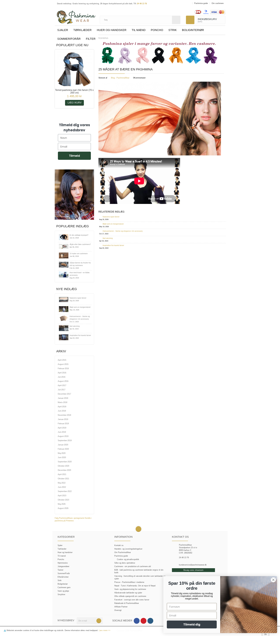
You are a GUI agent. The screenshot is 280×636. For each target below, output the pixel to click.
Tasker (60, 570)
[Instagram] (150, 621)
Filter (91, 38)
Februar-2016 (63, 368)
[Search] (176, 20)
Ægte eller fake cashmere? (80, 244)
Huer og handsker (111, 30)
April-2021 (62, 474)
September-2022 (65, 491)
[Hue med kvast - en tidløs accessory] (63, 274)
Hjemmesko (63, 563)
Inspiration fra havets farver (80, 335)
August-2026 (63, 508)
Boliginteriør (193, 30)
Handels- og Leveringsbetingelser (128, 549)
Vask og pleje (63, 591)
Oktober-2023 (63, 500)
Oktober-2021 (63, 479)
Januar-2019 (63, 419)
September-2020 (65, 462)
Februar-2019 (63, 423)
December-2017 (64, 394)
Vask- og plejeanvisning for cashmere (130, 589)
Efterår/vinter (63, 577)
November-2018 (64, 415)
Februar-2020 (63, 449)
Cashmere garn (64, 587)
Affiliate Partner (120, 607)
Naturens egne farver (78, 298)
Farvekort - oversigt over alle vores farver (131, 600)
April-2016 (62, 373)
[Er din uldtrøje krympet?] (63, 237)
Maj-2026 (61, 504)
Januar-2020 (63, 445)
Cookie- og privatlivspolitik (128, 559)
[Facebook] (137, 621)
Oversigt (117, 610)
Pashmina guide (121, 556)
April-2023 (62, 495)
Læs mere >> (104, 630)
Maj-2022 (61, 483)
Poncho (157, 30)
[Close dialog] (273, 579)
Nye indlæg (66, 289)
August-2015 (63, 364)
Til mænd (139, 30)
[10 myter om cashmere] (63, 255)
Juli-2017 (61, 390)
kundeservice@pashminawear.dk (193, 565)
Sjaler (62, 30)
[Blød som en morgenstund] (63, 309)
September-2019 (65, 440)
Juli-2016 (61, 377)
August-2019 (63, 436)
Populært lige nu (72, 45)
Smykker (61, 594)
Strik (172, 30)
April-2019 (62, 428)
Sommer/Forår (69, 38)
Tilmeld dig (191, 624)
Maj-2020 (61, 453)
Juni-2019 (62, 432)
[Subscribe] (98, 620)
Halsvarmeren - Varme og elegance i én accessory (123, 231)
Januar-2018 (63, 398)
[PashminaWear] (76, 15)
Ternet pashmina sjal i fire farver (74, 91)
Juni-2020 (62, 457)
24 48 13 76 (142, 3)
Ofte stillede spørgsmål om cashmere (130, 596)
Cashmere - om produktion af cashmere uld (132, 566)
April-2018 (62, 406)
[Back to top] (138, 529)
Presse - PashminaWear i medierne (129, 582)
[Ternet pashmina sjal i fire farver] (74, 69)
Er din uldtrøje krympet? (79, 235)
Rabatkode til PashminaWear (126, 603)
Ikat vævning (75, 326)
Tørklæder (82, 30)
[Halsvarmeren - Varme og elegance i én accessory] (63, 318)
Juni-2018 (62, 411)
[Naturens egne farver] (63, 300)
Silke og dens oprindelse (124, 563)
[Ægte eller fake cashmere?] (63, 246)
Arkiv (61, 351)
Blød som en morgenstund (80, 307)
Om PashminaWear (122, 552)
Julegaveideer (63, 566)
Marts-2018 (62, 402)
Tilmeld (74, 156)
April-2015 (62, 360)
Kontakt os (119, 545)
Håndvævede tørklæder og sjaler (128, 593)
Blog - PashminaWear (120, 78)
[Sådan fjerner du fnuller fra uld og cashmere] (63, 264)
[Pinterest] (143, 621)
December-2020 (64, 470)
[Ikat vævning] (63, 328)
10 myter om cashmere (79, 254)
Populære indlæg (72, 226)
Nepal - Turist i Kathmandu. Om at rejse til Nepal (134, 586)
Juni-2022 (62, 487)
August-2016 (63, 381)
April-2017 (62, 385)
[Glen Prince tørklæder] (74, 194)
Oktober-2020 (63, 466)
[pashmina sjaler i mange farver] (158, 53)
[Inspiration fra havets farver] (63, 337)
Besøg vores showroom (193, 570)
